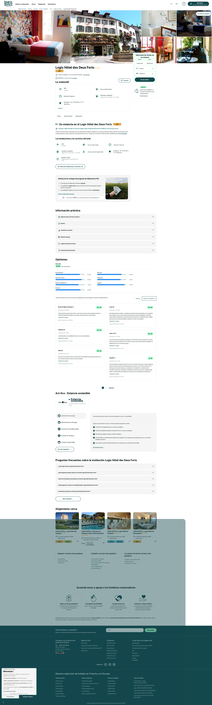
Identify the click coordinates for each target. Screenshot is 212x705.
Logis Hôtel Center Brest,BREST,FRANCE (144, 685)
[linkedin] (114, 664)
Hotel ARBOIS (94, 564)
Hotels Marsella (112, 683)
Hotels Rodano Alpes (87, 681)
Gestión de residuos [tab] (67, 436)
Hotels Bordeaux (112, 693)
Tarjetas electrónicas (112, 650)
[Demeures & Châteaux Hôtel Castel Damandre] (93, 521)
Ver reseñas (74, 78)
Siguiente (109, 388)
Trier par (138, 298)
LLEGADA (139, 59)
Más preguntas (67, 499)
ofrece (33, 4)
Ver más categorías (63, 449)
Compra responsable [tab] (68, 442)
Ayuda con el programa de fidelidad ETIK (91, 648)
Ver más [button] (60, 108)
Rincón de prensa (111, 658)
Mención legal (135, 643)
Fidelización (41, 4)
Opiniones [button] (79, 116)
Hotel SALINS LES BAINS (97, 559)
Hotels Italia (58, 683)
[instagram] (109, 664)
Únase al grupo (110, 648)
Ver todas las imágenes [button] (203, 14)
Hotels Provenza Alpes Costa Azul (90, 683)
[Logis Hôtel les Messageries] (145, 521)
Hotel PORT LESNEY (96, 561)
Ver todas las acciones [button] (98, 447)
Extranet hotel (110, 645)
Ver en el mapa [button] (86, 74)
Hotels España (59, 688)
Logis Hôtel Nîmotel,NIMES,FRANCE (143, 688)
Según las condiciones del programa (66, 194)
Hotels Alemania (59, 693)
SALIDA (149, 59)
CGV (133, 650)
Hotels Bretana (85, 691)
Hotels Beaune (111, 688)
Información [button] (68, 116)
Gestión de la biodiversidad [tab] (70, 429)
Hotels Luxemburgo (60, 696)
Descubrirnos (52, 4)
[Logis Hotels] (8, 3)
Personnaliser (10, 696)
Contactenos (84, 650)
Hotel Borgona (61, 559)
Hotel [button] (59, 116)
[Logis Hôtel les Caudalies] (119, 521)
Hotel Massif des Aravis (130, 563)
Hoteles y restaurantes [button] (22, 4)
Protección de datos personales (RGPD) (142, 645)
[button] (3, 702)
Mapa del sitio (135, 655)
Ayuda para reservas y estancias (89, 645)
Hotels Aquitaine (86, 686)
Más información (144, 95)
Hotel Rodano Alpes (63, 561)
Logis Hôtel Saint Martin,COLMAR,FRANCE (145, 690)
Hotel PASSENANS (96, 568)
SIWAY (123, 703)
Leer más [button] (124, 133)
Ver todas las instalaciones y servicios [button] (70, 166)
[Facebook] (105, 664)
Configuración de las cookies (139, 648)
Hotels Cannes (111, 691)
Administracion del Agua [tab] (69, 422)
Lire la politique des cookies (9, 691)
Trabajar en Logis (111, 655)
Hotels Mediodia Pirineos (88, 688)
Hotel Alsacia (61, 563)
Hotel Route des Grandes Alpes (132, 559)
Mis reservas (84, 643)
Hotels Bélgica (59, 691)
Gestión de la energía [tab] (68, 416)
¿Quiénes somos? (111, 643)
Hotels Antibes (111, 686)
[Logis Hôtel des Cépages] (67, 521)
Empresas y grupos (112, 653)
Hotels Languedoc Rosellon (89, 693)
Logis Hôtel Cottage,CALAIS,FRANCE (143, 693)
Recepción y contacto (66, 230)
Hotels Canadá (59, 686)
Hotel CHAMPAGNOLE (97, 566)
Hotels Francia (59, 681)
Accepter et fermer (28, 696)
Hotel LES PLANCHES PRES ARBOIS (100, 563)
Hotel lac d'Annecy (129, 561)
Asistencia (134, 653)
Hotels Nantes (111, 681)
